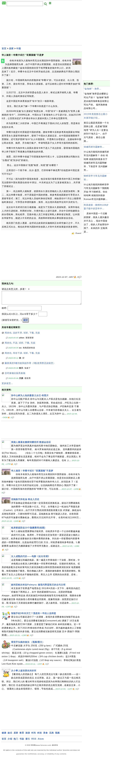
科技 (39, 733)
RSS (33, 739)
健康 (4, 733)
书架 (22, 739)
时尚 (33, 733)
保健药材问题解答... (94, 147)
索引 (27, 739)
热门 (16, 739)
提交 (25, 320)
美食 (45, 733)
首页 (4, 48)
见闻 (51, 733)
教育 (22, 733)
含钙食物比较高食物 (15, 373)
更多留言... (7, 383)
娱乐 (10, 733)
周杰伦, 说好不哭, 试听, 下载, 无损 (22, 333)
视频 (57, 733)
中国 (18, 48)
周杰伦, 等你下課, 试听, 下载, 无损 (22, 353)
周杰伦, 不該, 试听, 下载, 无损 (20, 343)
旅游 (27, 733)
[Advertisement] (41, 26)
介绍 (10, 739)
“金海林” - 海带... (92, 89)
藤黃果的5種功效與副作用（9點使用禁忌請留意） (30, 363)
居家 (11, 48)
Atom (41, 739)
